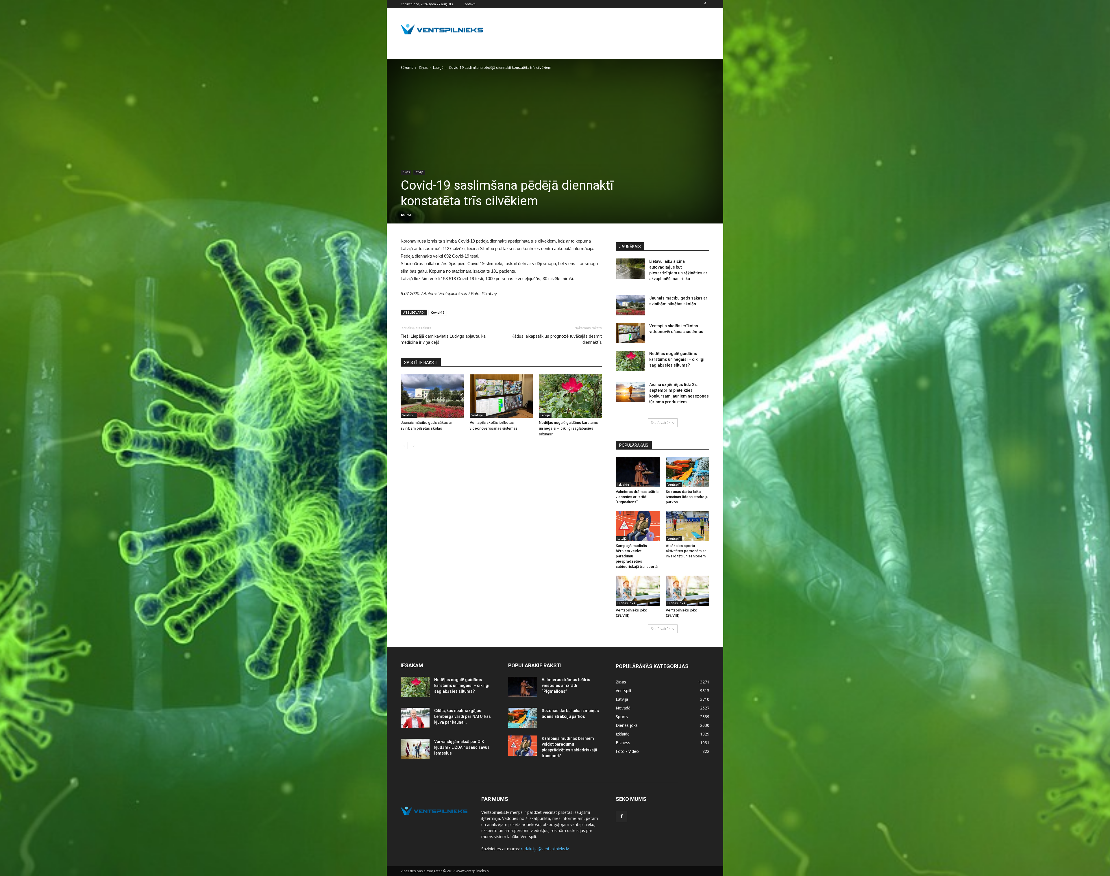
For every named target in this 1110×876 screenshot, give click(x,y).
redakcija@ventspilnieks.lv (545, 848)
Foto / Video (627, 751)
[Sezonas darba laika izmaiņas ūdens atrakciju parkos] (688, 472)
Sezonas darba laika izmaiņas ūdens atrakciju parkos (687, 496)
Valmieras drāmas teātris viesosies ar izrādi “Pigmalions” (637, 496)
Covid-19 (437, 312)
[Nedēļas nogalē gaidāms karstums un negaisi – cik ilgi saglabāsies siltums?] (570, 396)
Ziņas (406, 172)
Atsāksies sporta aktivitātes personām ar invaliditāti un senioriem (686, 551)
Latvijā (419, 172)
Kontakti (469, 4)
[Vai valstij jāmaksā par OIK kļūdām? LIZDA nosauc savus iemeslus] (415, 749)
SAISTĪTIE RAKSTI (420, 362)
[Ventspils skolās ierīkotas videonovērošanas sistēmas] (501, 396)
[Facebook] (705, 4)
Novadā (623, 708)
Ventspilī (408, 415)
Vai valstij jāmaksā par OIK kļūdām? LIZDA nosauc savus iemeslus (462, 747)
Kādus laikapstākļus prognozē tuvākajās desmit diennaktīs (557, 339)
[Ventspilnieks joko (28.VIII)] (638, 591)
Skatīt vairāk (660, 422)
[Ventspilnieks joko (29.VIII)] (688, 591)
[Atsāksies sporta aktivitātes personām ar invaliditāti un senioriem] (688, 526)
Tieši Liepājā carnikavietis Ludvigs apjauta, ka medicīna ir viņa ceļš (443, 339)
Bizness (623, 742)
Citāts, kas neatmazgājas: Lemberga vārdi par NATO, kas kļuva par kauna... (462, 716)
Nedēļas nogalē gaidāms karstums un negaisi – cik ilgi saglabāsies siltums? (568, 428)
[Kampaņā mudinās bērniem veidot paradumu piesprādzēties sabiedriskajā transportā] (638, 526)
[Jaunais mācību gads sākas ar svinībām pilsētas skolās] (432, 396)
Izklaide (623, 485)
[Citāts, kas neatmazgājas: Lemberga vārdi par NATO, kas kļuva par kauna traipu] (415, 718)
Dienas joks (626, 603)
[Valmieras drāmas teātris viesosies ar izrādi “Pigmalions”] (638, 472)
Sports (622, 716)
